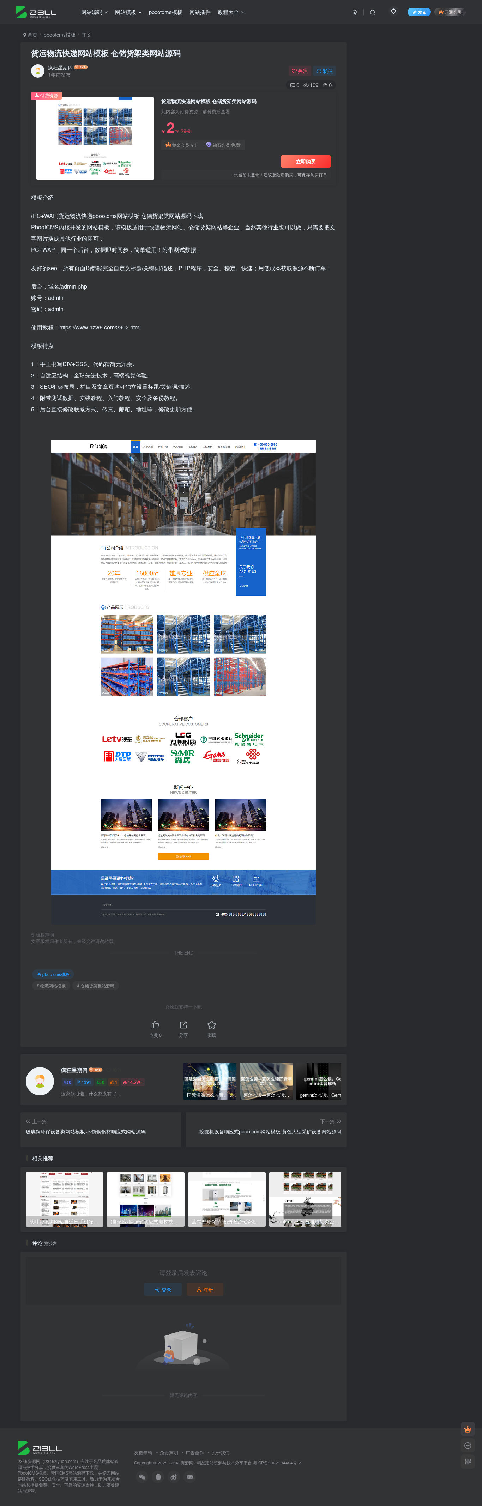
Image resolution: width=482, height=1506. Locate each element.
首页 (31, 34)
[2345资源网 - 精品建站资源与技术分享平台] (40, 1447)
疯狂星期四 (60, 67)
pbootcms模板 (165, 12)
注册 (208, 1289)
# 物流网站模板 (51, 985)
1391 (86, 1082)
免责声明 (169, 1452)
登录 (166, 1289)
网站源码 (91, 12)
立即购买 (306, 161)
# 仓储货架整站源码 (95, 985)
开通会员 (453, 12)
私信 (328, 70)
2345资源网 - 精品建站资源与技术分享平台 (211, 1462)
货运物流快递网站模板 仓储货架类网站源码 (106, 53)
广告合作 (195, 1452)
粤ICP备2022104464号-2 (277, 1462)
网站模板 (125, 12)
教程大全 (228, 12)
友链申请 (143, 1452)
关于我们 (220, 1452)
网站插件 (200, 12)
